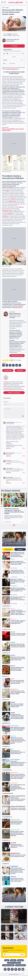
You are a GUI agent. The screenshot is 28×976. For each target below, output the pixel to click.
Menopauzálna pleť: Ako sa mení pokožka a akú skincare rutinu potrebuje (18, 598)
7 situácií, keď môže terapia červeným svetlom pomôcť (18, 634)
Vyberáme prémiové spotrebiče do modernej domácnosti (17, 846)
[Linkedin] (22, 969)
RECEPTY (13, 655)
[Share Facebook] (3, 365)
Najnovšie (20, 549)
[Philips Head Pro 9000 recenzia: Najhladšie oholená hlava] (21, 928)
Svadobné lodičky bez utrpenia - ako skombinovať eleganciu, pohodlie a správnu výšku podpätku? (18, 612)
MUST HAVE (14, 619)
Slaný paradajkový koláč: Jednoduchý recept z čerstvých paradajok (17, 669)
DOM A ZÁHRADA (15, 759)
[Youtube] (8, 969)
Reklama (20, 960)
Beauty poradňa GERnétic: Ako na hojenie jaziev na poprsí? (13, 129)
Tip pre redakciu (20, 965)
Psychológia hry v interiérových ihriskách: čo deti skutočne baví (18, 752)
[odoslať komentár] (23, 416)
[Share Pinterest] (13, 365)
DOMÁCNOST (14, 689)
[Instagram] (5, 969)
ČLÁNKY (13, 702)
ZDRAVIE (13, 632)
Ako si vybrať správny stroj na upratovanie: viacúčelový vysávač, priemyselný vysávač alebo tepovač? (18, 787)
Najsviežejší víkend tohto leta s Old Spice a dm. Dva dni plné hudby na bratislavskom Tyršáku (17, 554)
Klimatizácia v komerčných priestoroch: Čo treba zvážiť (18, 808)
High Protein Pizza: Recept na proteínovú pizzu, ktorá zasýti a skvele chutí (18, 658)
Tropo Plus (10, 213)
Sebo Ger (21, 207)
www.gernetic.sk (17, 307)
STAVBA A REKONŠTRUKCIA (18, 796)
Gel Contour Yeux (7, 210)
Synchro (13, 198)
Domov (3, 7)
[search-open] (5, 2)
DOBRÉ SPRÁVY (15, 725)
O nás (6, 960)
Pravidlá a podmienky (14, 962)
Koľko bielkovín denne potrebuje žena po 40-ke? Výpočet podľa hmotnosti (17, 572)
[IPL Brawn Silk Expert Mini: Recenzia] (21, 936)
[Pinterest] (15, 969)
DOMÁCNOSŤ (14, 772)
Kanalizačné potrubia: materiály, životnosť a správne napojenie (17, 822)
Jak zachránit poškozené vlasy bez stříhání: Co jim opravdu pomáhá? (17, 682)
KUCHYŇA (13, 843)
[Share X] (10, 365)
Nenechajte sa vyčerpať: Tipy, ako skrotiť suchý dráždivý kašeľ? (17, 705)
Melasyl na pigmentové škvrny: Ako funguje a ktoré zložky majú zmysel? (18, 563)
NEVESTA (13, 608)
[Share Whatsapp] (6, 365)
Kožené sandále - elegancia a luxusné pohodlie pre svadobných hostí (18, 622)
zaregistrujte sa (8, 388)
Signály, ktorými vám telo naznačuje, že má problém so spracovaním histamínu (18, 645)
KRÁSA (7, 7)
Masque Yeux (12, 201)
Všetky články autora (17, 355)
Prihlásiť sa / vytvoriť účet (14, 392)
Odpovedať (8, 448)
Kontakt (13, 960)
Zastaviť (14, 56)
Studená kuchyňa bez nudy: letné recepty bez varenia (18, 855)
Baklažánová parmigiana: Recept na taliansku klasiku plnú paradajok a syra (18, 589)
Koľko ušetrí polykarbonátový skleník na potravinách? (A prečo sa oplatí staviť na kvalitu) (18, 763)
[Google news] (19, 969)
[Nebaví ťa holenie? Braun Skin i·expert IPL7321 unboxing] (7, 936)
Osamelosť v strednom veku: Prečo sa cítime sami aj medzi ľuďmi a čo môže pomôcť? (18, 581)
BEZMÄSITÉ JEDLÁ (15, 853)
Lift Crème (5, 216)
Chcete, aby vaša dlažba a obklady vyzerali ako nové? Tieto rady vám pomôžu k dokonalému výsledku (18, 776)
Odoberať (22, 954)
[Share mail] (19, 365)
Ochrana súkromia (8, 965)
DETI (12, 749)
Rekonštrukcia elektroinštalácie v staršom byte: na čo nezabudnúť (18, 799)
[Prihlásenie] (2, 2)
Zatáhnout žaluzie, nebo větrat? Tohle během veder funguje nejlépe (18, 692)
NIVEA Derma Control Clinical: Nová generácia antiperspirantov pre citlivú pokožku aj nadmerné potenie (18, 740)
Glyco (7, 190)
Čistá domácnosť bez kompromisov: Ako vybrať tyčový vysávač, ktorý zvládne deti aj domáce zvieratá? (18, 870)
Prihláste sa (6, 382)
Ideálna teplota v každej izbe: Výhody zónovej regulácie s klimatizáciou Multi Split (17, 833)
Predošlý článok (8, 370)
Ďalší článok (20, 370)
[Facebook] (12, 969)
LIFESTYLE (13, 736)
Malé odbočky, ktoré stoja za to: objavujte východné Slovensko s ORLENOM (18, 729)
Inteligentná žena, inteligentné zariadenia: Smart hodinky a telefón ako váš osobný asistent (17, 716)
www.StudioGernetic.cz (13, 69)
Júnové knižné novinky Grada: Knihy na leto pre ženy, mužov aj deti (17, 880)
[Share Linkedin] (16, 365)
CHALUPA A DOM (15, 819)
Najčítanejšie (8, 549)
